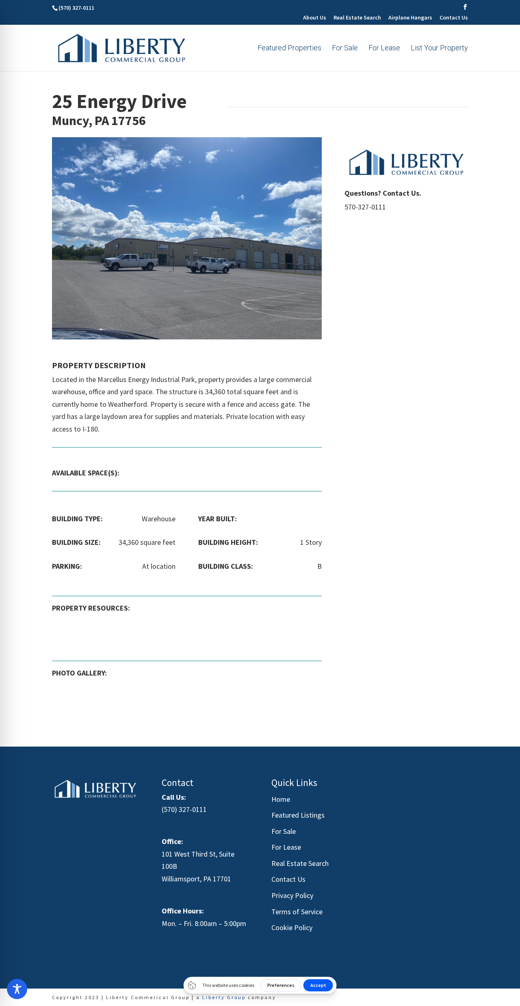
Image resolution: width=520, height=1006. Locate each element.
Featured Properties (289, 48)
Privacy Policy (292, 895)
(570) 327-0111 (184, 809)
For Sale (345, 48)
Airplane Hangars (410, 18)
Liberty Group (224, 997)
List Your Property (439, 48)
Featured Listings (298, 815)
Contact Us (454, 18)
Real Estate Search (357, 18)
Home (280, 799)
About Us (314, 18)
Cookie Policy (291, 927)
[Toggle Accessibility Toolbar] (17, 989)
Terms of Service (297, 911)
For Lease (384, 48)
